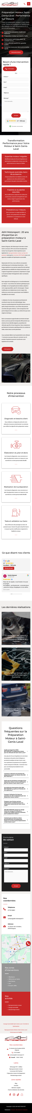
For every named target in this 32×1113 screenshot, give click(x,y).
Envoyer (16, 115)
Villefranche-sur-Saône (14, 979)
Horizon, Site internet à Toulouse (19, 1109)
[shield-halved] (10, 126)
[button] (24, 4)
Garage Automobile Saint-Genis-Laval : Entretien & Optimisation (16, 1024)
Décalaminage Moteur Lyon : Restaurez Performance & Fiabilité (16, 711)
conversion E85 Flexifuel (19, 255)
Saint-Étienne (11, 981)
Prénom (6, 76)
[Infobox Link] (9, 910)
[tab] (16, 759)
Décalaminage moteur (14, 1009)
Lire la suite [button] (6, 589)
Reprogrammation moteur (15, 1005)
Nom (5, 82)
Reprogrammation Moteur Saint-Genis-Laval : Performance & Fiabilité (16, 1030)
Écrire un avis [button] (9, 568)
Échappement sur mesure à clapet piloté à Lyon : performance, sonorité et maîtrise (16, 638)
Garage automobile (13, 1007)
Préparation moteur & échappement (16, 1073)
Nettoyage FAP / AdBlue (16, 1066)
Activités (16, 1085)
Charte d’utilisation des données (16, 1089)
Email (5, 87)
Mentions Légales (16, 1087)
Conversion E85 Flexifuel (16, 1071)
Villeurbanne (11, 977)
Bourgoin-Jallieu (12, 985)
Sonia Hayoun (12, 575)
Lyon (9, 983)
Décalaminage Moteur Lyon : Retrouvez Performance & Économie (16, 675)
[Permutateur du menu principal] (28, 3)
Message (6, 98)
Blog (16, 1083)
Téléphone (6, 92)
